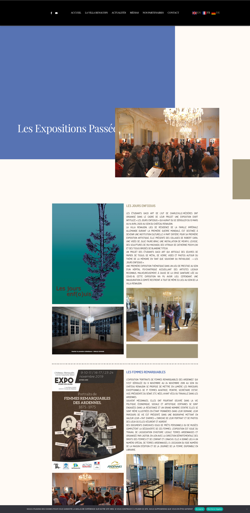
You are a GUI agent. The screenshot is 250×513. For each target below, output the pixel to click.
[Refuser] (246, 509)
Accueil (76, 13)
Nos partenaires (153, 13)
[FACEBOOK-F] (51, 13)
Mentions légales (214, 509)
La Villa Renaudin (96, 13)
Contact (173, 13)
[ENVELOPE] (56, 13)
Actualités (119, 13)
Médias (134, 13)
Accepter (200, 509)
